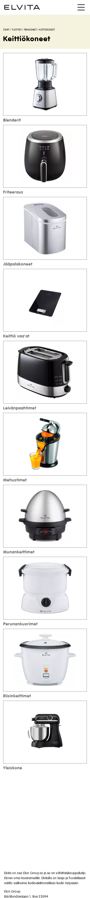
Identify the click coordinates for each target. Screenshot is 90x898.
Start (6, 29)
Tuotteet (17, 29)
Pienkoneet (30, 29)
